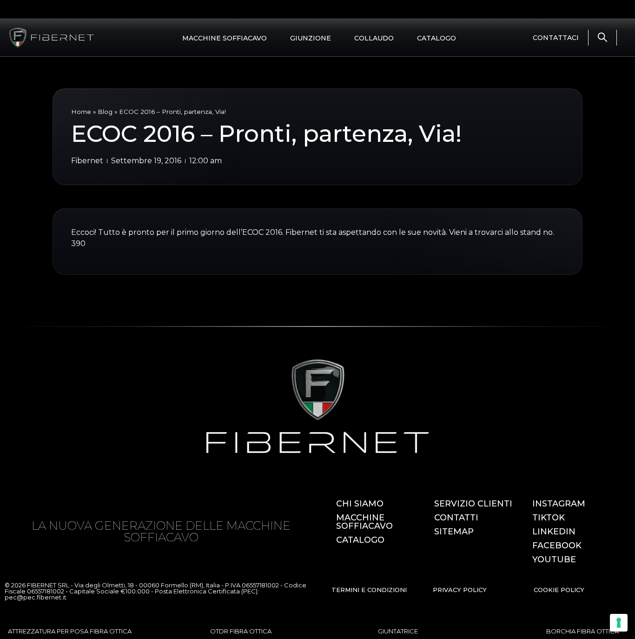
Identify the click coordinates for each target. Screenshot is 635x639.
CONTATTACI (556, 37)
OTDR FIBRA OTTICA (240, 631)
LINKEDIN (553, 531)
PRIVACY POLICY (460, 589)
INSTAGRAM (558, 504)
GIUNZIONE (310, 38)
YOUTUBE (554, 559)
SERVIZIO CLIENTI (473, 504)
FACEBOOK (557, 545)
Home (81, 111)
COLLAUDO (374, 38)
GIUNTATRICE (398, 631)
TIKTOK (548, 518)
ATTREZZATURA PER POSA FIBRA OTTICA (70, 631)
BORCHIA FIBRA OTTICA (582, 631)
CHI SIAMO (360, 504)
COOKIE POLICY (559, 589)
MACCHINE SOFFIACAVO (224, 38)
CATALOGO (436, 38)
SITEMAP (454, 531)
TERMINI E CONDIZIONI (369, 589)
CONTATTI (456, 518)
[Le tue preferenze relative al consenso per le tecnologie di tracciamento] (619, 623)
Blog (105, 111)
